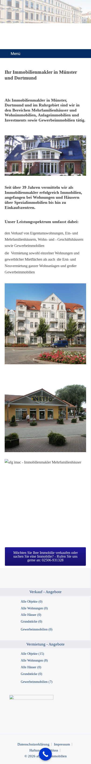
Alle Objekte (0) (31, 601)
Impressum (62, 744)
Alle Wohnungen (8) (34, 660)
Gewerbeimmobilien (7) (36, 682)
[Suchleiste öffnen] (84, 53)
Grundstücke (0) (31, 621)
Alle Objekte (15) (32, 653)
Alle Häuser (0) (31, 615)
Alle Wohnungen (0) (34, 608)
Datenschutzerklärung (33, 744)
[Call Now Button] (45, 754)
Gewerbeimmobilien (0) (36, 629)
